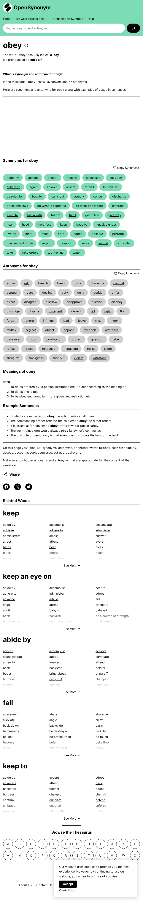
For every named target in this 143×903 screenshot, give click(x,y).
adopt (100, 593)
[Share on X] (17, 486)
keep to (81, 224)
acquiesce (93, 178)
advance (9, 599)
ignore (29, 320)
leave (82, 320)
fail (93, 311)
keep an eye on (27, 576)
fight (107, 311)
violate (78, 358)
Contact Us (44, 885)
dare (30, 292)
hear (10, 224)
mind (45, 234)
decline (47, 292)
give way (114, 215)
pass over (13, 339)
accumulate (104, 525)
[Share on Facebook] (6, 486)
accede (33, 178)
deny (80, 292)
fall (8, 703)
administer (103, 530)
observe (97, 234)
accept (53, 178)
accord (72, 178)
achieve (8, 530)
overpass (111, 330)
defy (65, 292)
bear (52, 547)
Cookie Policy (67, 890)
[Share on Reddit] (28, 486)
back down (11, 725)
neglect (31, 330)
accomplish (57, 525)
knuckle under (106, 224)
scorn (108, 349)
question (97, 339)
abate (53, 714)
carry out (57, 196)
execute (12, 215)
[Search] (133, 28)
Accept (68, 884)
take (10, 252)
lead (66, 320)
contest (12, 292)
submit (103, 243)
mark (28, 234)
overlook (89, 330)
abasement (10, 714)
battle (7, 547)
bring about (57, 673)
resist (91, 349)
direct (11, 302)
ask (26, 283)
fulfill (72, 215)
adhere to (13, 187)
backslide (56, 725)
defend (100, 800)
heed (25, 224)
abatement (103, 714)
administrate (11, 536)
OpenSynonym (32, 7)
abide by (13, 178)
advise (53, 599)
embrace (118, 206)
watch (77, 252)
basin (99, 725)
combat (118, 283)
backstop (56, 668)
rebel (116, 339)
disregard (55, 311)
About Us (25, 885)
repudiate (71, 349)
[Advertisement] (71, 127)
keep (63, 224)
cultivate (55, 800)
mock (114, 320)
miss (98, 320)
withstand (100, 358)
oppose (68, 330)
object (49, 330)
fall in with (34, 215)
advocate (102, 657)
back (6, 668)
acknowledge (12, 657)
